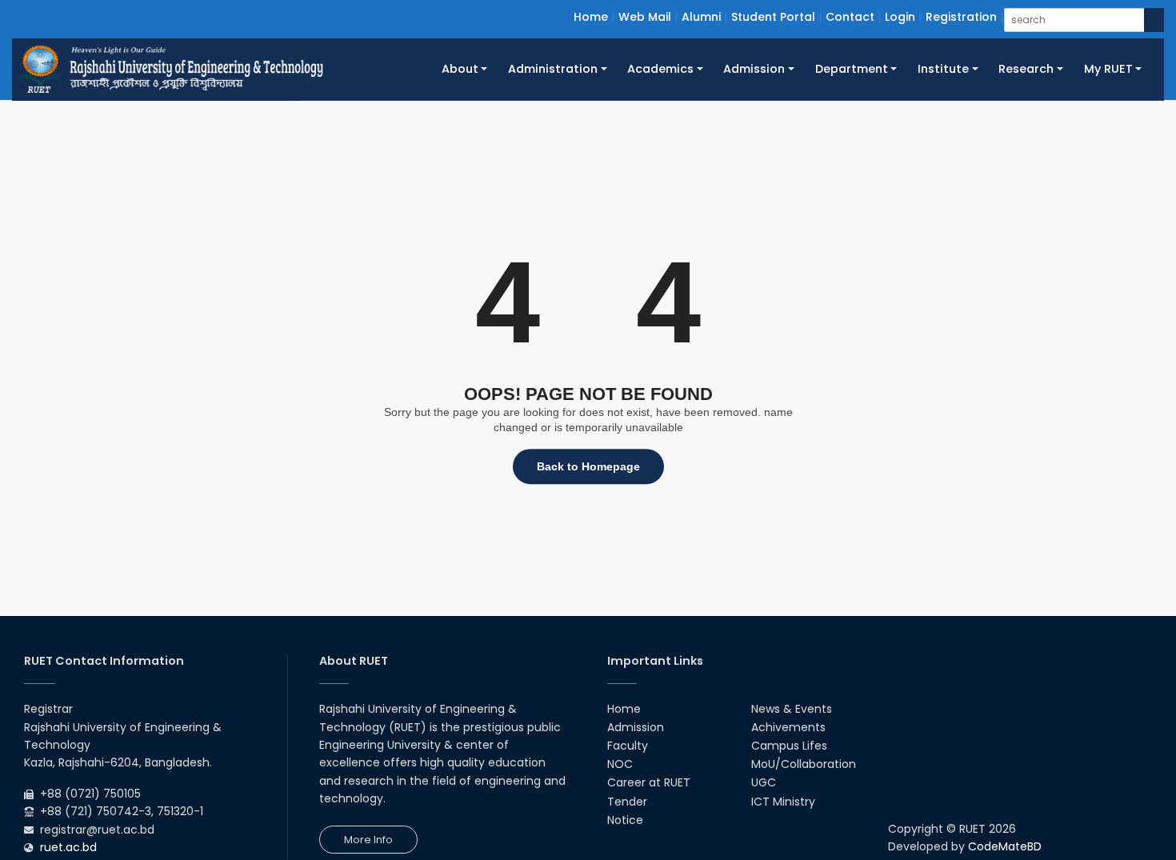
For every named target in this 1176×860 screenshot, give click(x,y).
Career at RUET (648, 782)
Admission (635, 727)
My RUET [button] (1108, 69)
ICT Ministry (783, 802)
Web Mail (644, 17)
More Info (368, 839)
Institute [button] (943, 69)
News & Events (791, 709)
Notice (625, 820)
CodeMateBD (1005, 846)
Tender (627, 802)
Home (591, 17)
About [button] (460, 69)
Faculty (627, 746)
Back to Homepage (588, 466)
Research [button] (1026, 69)
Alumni (701, 17)
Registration (961, 17)
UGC (763, 782)
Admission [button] (754, 69)
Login (900, 17)
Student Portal (773, 17)
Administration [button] (553, 69)
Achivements (788, 727)
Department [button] (851, 69)
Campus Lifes (789, 746)
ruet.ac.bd (68, 847)
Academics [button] (660, 69)
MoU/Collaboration (803, 764)
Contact (850, 17)
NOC (620, 764)
